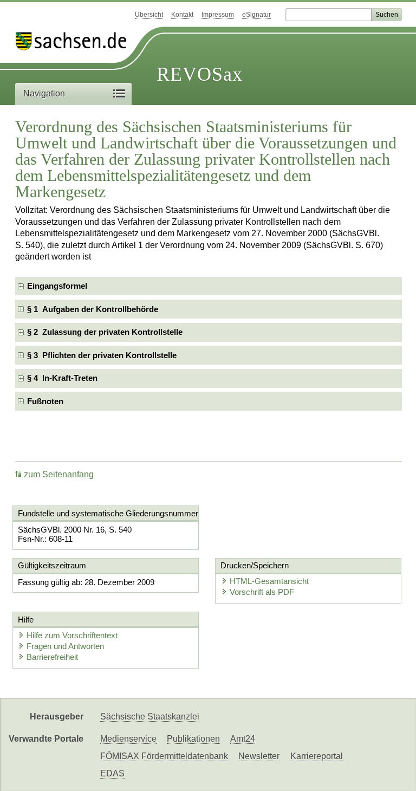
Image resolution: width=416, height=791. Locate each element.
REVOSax (200, 74)
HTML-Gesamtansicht (269, 581)
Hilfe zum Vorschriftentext (72, 635)
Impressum (218, 14)
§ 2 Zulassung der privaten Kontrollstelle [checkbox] (105, 331)
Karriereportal (316, 756)
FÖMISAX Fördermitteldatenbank (164, 756)
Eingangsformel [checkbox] (57, 285)
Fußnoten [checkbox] (45, 401)
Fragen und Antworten (65, 646)
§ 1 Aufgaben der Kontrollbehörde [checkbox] (92, 309)
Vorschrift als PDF (262, 592)
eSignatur (256, 14)
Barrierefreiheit (52, 657)
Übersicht (149, 14)
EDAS (112, 773)
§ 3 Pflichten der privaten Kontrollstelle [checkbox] (102, 355)
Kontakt (182, 14)
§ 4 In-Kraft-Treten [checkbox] (62, 377)
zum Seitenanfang (59, 474)
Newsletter (259, 756)
